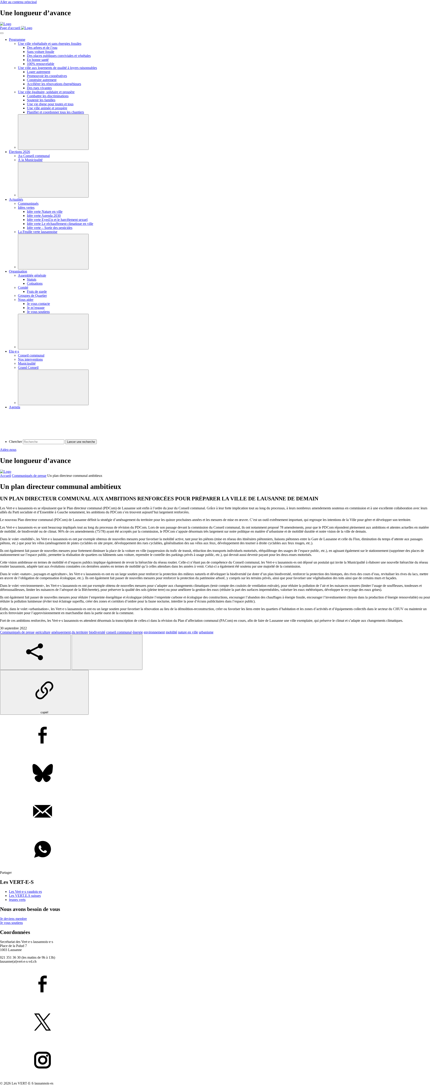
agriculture (42, 632)
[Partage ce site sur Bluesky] (215, 773)
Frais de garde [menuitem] (37, 291)
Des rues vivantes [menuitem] (39, 88)
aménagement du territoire (69, 632)
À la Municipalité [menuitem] (30, 160)
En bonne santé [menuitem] (38, 60)
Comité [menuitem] (23, 287)
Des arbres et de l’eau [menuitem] (42, 48)
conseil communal (119, 632)
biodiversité (97, 632)
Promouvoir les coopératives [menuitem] (47, 76)
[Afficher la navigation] (2, 33)
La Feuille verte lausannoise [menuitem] (37, 232)
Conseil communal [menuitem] (31, 355)
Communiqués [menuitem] (28, 203)
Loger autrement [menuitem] (38, 72)
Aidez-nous (8, 450)
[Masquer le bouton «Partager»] (107, 652)
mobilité (171, 632)
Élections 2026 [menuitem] (19, 152)
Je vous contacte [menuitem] (38, 304)
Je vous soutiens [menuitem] (38, 312)
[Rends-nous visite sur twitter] (215, 1022)
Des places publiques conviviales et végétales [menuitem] (59, 56)
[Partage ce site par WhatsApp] (215, 850)
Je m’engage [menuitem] (36, 308)
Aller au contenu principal (18, 2)
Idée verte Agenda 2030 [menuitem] (44, 215)
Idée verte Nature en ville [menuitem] (44, 211)
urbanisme (206, 632)
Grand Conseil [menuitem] (28, 367)
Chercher (15, 441)
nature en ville (188, 632)
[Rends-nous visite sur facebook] (215, 984)
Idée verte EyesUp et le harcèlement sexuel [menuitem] (57, 220)
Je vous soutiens (11, 923)
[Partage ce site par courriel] (215, 811)
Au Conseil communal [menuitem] (34, 156)
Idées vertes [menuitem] (26, 207)
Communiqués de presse (29, 476)
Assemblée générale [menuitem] (32, 275)
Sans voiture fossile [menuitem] (40, 52)
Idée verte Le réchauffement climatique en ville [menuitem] (60, 224)
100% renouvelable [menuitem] (40, 64)
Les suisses (25, 895)
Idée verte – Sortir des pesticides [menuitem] (49, 228)
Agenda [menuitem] (14, 407)
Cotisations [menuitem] (35, 283)
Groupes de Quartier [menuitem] (32, 295)
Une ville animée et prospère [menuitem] (47, 108)
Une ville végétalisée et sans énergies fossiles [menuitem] (49, 43)
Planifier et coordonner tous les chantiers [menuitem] (55, 112)
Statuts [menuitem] (31, 279)
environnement (154, 632)
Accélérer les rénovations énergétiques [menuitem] (54, 84)
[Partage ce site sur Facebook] (215, 735)
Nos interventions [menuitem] (30, 359)
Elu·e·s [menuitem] (14, 351)
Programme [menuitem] (17, 39)
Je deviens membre (13, 919)
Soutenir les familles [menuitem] (41, 100)
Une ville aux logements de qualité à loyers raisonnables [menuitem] (57, 68)
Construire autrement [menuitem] (41, 80)
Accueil (5, 476)
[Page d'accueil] (5, 24)
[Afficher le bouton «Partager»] (35, 652)
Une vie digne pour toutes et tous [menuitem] (50, 104)
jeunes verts (17, 900)
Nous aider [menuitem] (25, 299)
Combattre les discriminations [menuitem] (48, 96)
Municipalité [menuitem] (27, 363)
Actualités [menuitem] (16, 199)
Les (25, 891)
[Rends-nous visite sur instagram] (215, 1060)
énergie (138, 632)
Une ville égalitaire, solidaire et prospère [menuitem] (46, 92)
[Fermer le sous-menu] (53, 132)
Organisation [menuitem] (18, 271)
